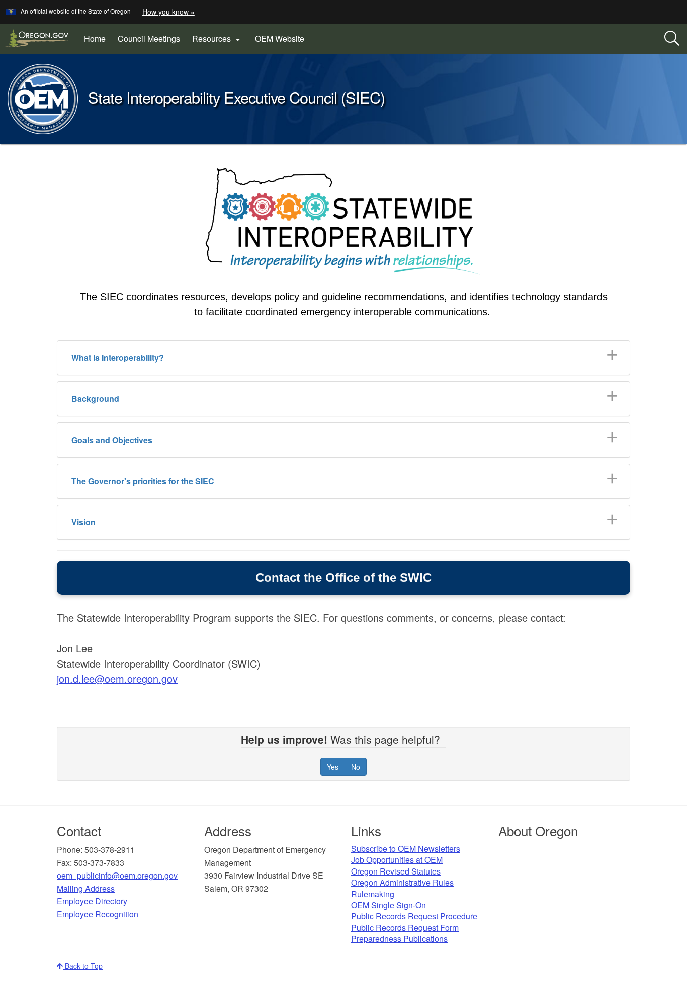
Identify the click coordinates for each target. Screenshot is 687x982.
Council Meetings (149, 38)
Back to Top (83, 966)
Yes (332, 766)
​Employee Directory (92, 901)
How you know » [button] (168, 12)
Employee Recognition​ (97, 914)
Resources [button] (217, 39)
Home (95, 38)
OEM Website (282, 42)
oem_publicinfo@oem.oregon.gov (117, 875)
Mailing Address (86, 888)
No (355, 766)
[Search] (672, 39)
